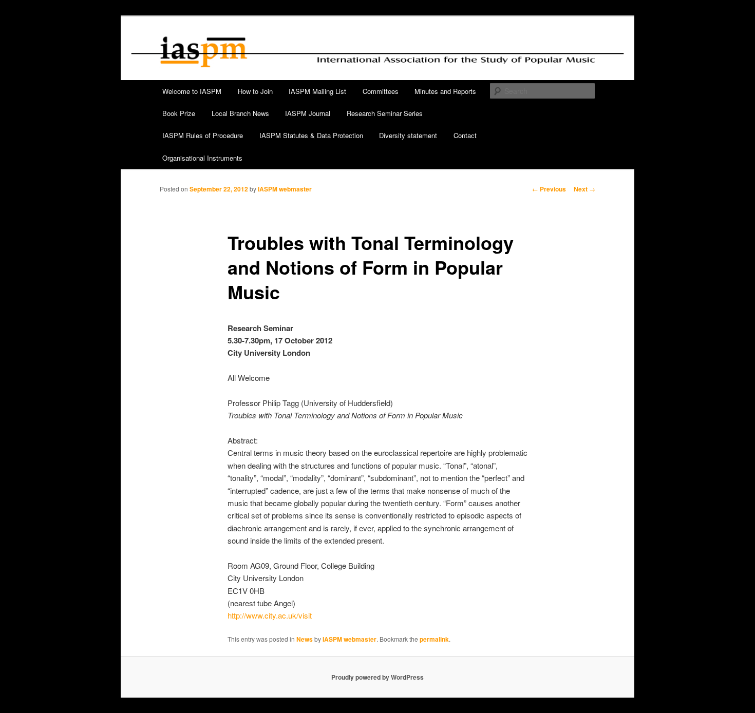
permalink (434, 639)
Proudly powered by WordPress (377, 677)
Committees (381, 91)
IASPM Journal (307, 113)
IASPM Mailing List (317, 91)
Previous (549, 189)
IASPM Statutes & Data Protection (311, 135)
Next (584, 189)
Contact (465, 135)
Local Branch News (240, 113)
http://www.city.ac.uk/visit (270, 615)
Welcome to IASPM (191, 91)
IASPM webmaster (285, 189)
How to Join (255, 91)
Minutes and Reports (445, 91)
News (304, 639)
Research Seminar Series (385, 113)
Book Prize (178, 113)
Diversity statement (408, 135)
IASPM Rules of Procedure (202, 135)
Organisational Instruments (202, 158)
